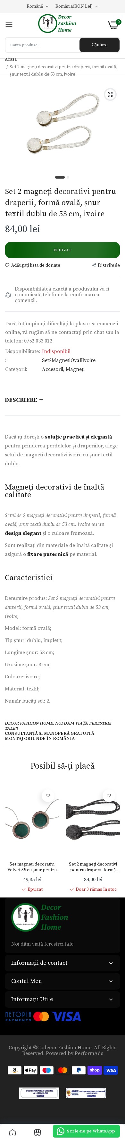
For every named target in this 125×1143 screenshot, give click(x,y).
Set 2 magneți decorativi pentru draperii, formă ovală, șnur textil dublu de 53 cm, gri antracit (93, 867)
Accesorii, (54, 369)
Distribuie (109, 265)
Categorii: (16, 369)
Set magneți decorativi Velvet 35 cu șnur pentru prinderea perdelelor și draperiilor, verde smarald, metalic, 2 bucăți (32, 867)
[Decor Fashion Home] (60, 25)
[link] (48, 795)
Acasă (11, 59)
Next (112, 838)
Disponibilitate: (22, 351)
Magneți (75, 369)
